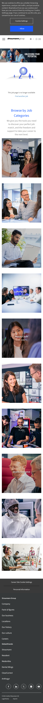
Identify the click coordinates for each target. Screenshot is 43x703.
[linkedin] (16, 686)
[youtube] (38, 686)
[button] (31, 38)
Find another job (21, 96)
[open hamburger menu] (3, 39)
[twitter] (23, 686)
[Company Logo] (18, 39)
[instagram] (31, 686)
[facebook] (8, 686)
